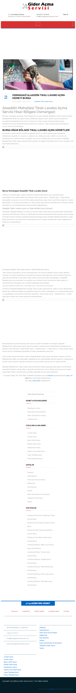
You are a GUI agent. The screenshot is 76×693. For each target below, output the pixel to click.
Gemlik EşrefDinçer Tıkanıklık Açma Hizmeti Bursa (39, 561)
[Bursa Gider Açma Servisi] (38, 6)
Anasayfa (30, 472)
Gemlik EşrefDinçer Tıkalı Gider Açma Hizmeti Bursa (39, 583)
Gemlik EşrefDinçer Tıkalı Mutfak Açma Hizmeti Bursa (40, 568)
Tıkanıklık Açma (32, 419)
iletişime (50, 375)
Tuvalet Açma (32, 433)
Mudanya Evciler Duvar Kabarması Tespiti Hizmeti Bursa (41, 517)
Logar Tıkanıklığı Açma (34, 455)
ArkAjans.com (53, 689)
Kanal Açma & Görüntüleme (36, 412)
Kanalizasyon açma (33, 408)
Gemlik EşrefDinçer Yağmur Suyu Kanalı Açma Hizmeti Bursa (40, 546)
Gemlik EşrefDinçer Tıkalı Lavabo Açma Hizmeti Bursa (40, 576)
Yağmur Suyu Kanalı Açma (36, 451)
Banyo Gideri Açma (33, 440)
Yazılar (29, 501)
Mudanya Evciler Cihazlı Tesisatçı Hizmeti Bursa (41, 524)
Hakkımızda (31, 483)
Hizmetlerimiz (32, 487)
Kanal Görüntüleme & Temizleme (38, 494)
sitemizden (36, 380)
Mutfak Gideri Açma (34, 444)
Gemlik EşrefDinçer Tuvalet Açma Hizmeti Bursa (38, 554)
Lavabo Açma (32, 436)
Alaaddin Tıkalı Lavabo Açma (43, 101)
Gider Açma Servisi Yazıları (36, 479)
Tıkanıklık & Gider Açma (35, 498)
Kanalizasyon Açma (33, 447)
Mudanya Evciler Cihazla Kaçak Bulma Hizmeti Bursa (39, 532)
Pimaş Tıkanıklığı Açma (34, 458)
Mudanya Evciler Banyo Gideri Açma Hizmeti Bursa (39, 539)
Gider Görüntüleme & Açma (36, 415)
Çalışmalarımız (32, 476)
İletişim (29, 490)
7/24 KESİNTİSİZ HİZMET (38, 603)
